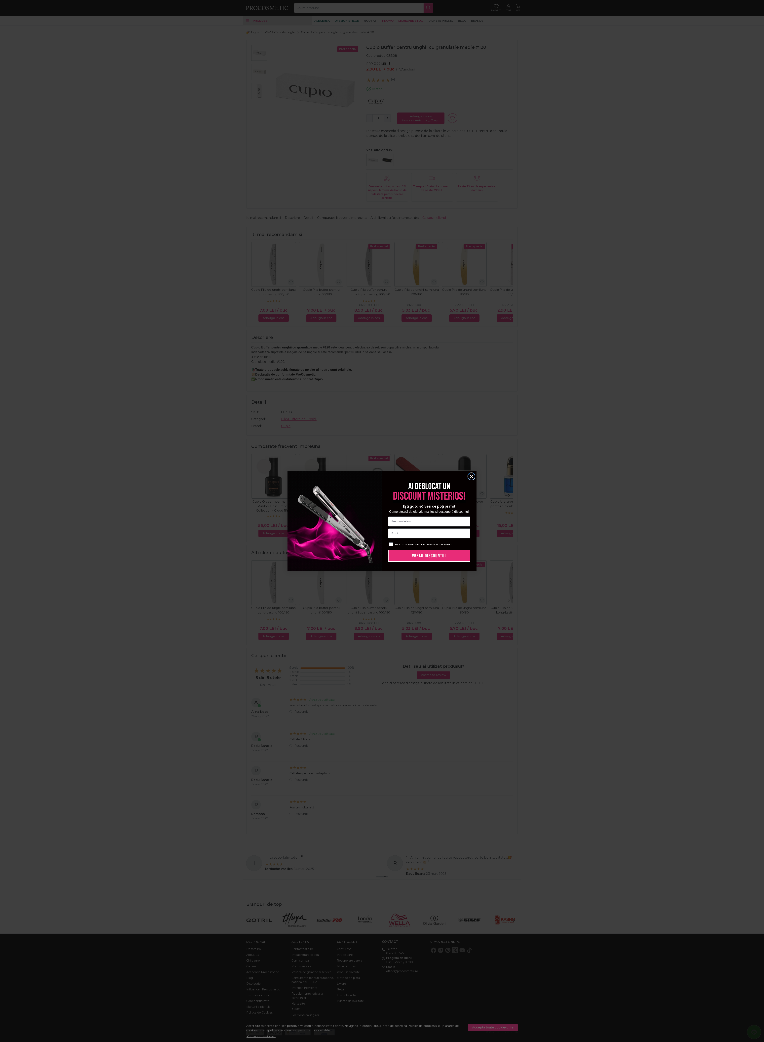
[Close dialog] (471, 476)
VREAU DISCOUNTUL (429, 556)
